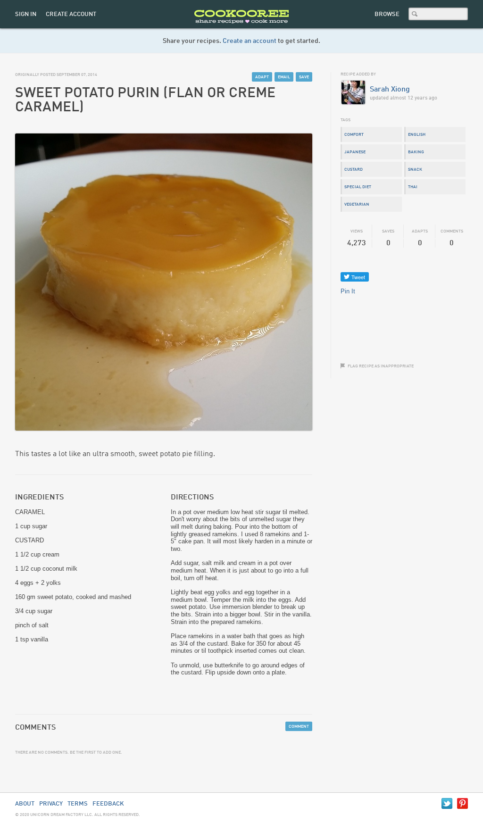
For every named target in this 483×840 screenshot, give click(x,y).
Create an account (249, 41)
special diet (357, 187)
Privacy (51, 804)
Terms (77, 804)
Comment (299, 726)
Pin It (348, 291)
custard (353, 169)
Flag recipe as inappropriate (381, 366)
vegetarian (356, 204)
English (416, 135)
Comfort (354, 135)
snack (415, 169)
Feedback (108, 804)
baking (416, 152)
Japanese (355, 152)
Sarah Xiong (390, 89)
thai (412, 187)
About (24, 804)
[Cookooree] (241, 26)
